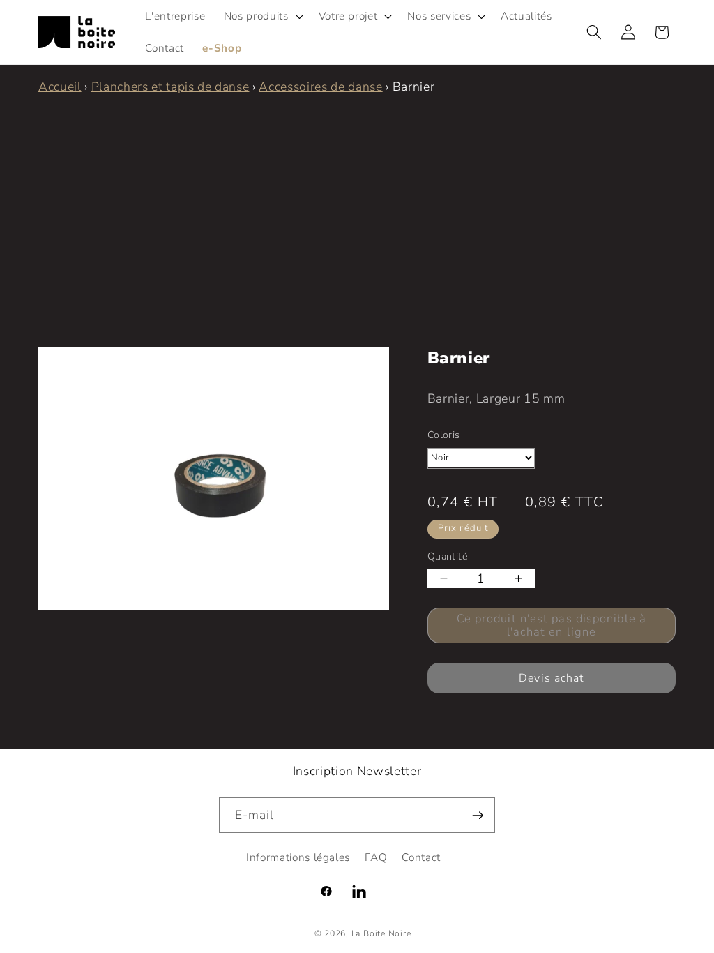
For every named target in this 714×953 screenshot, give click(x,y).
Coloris (443, 435)
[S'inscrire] (477, 815)
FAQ (376, 857)
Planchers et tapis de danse (170, 86)
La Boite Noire (381, 933)
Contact (421, 857)
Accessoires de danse (320, 86)
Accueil (60, 86)
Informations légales (298, 857)
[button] (262, 16)
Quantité (448, 556)
